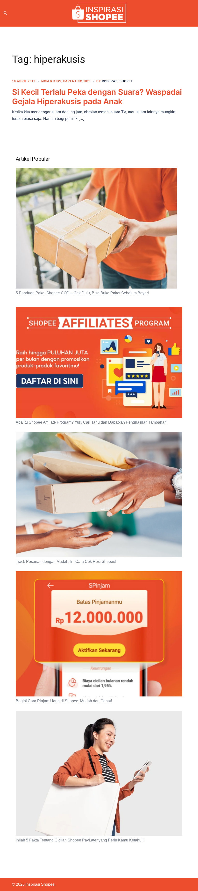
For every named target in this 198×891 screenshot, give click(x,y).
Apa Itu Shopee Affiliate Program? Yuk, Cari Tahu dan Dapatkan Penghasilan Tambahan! (92, 422)
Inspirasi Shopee (117, 81)
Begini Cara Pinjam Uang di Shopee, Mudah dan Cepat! (64, 701)
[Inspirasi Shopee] (99, 13)
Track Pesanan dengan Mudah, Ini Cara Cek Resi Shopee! (66, 561)
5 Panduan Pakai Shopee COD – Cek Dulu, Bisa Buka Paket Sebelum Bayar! (82, 293)
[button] (5, 13)
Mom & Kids (51, 81)
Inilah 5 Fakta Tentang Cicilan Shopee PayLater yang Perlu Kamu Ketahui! (79, 840)
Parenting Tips (77, 81)
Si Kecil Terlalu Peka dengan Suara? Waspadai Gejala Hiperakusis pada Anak (97, 96)
